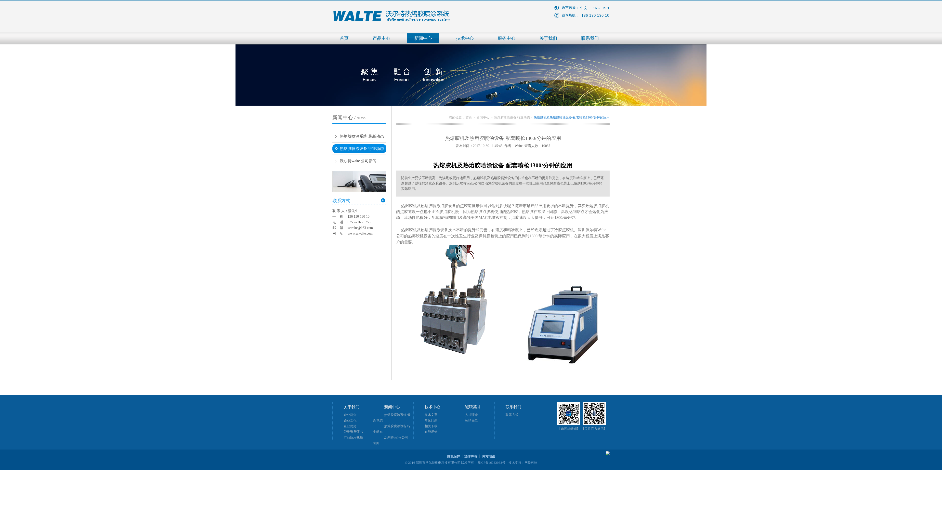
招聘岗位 (471, 420)
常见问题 (431, 420)
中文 (584, 8)
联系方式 (512, 415)
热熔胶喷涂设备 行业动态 (362, 148)
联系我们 (590, 38)
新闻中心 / (349, 117)
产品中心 (381, 38)
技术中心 (465, 38)
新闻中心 (423, 38)
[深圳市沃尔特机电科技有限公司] (391, 20)
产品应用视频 (353, 437)
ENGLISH (600, 8)
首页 (344, 38)
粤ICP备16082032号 (491, 462)
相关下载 (431, 426)
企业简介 (350, 415)
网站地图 (488, 456)
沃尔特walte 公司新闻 (358, 161)
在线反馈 (431, 432)
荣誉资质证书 (353, 432)
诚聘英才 (473, 407)
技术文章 (431, 415)
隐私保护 (453, 456)
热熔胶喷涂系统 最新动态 (362, 136)
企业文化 (350, 420)
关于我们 (548, 38)
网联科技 (530, 462)
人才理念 (471, 415)
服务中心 (506, 38)
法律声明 (470, 456)
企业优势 (350, 426)
